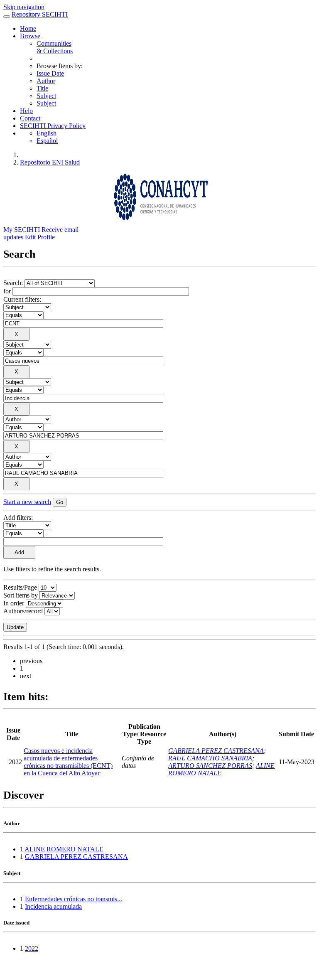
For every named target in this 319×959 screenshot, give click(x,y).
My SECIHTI (21, 229)
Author (46, 80)
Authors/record (23, 611)
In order (13, 603)
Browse (30, 35)
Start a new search (27, 501)
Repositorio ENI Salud (50, 162)
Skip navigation (23, 6)
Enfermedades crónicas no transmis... (73, 898)
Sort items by (20, 595)
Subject (46, 95)
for (7, 291)
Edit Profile (40, 237)
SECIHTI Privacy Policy (53, 125)
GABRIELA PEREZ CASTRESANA (216, 750)
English (46, 133)
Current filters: (22, 299)
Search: (14, 282)
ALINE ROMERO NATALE (64, 849)
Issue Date (50, 73)
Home (28, 28)
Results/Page (20, 587)
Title (42, 88)
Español (47, 140)
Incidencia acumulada (53, 906)
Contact (30, 118)
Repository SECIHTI (40, 14)
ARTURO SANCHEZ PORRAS (210, 765)
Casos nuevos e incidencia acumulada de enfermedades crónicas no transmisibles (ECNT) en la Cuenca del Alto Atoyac (68, 762)
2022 (31, 948)
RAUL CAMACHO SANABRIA (210, 758)
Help (26, 110)
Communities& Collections (55, 47)
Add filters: (18, 517)
